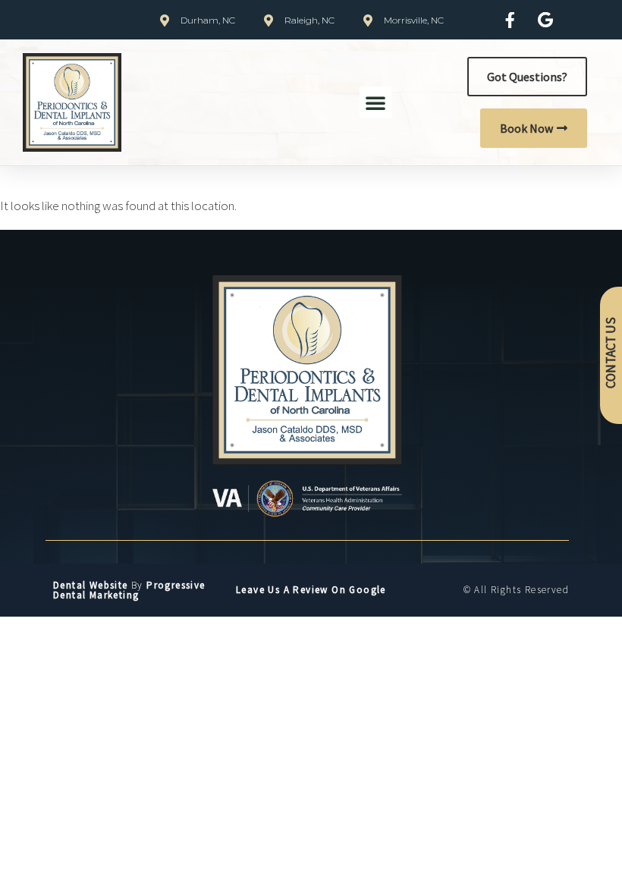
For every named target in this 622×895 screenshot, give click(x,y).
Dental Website (90, 585)
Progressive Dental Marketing (129, 590)
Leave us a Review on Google (311, 589)
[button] (375, 102)
